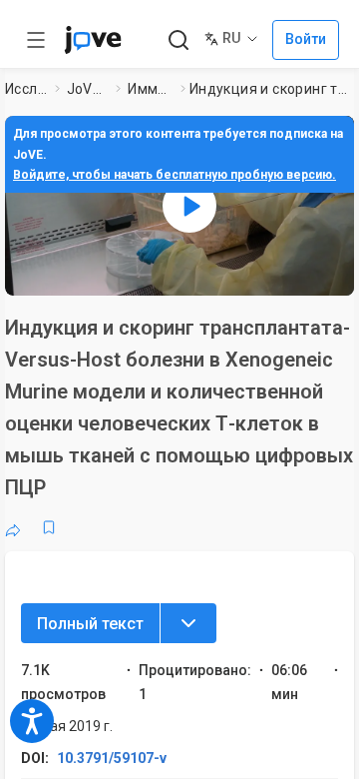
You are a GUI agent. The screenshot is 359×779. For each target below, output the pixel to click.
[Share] (13, 527)
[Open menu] (36, 40)
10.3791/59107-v (112, 758)
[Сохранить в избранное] (49, 527)
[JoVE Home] (93, 40)
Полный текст (90, 623)
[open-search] (178, 40)
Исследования (26, 89)
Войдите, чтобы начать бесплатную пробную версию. (174, 175)
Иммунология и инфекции (150, 89)
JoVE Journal (88, 89)
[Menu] (188, 623)
